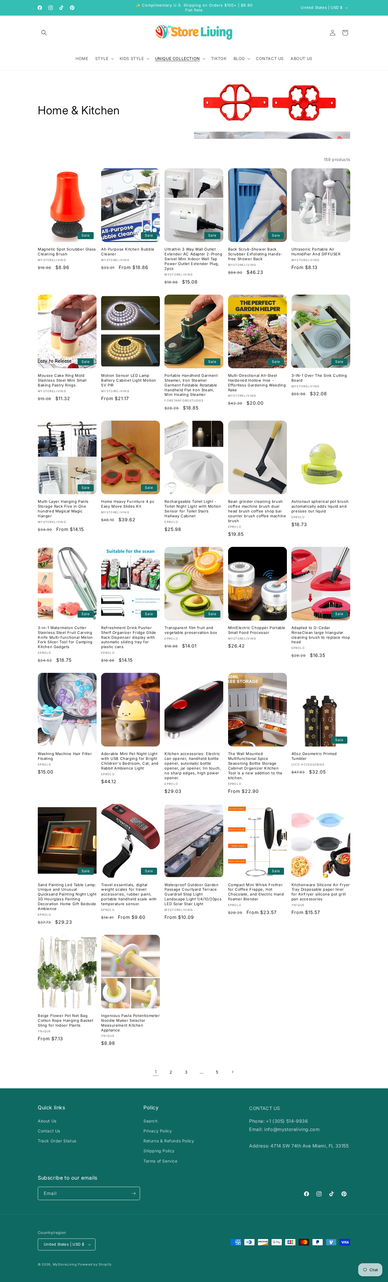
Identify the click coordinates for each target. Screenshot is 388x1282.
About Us (47, 1120)
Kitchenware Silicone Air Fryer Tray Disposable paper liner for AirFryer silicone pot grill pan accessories (320, 891)
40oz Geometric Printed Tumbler (314, 756)
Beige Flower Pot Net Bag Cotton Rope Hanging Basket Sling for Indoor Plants (65, 1020)
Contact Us (49, 1130)
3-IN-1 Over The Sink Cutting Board (319, 377)
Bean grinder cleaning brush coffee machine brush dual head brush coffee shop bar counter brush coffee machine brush (257, 511)
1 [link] (156, 1072)
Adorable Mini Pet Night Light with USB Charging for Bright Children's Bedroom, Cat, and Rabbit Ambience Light (129, 760)
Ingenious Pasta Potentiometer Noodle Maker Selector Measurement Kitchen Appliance (130, 1022)
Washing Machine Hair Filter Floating (65, 756)
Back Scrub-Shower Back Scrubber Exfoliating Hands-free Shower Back (255, 254)
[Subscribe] (133, 1193)
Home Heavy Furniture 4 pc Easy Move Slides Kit (127, 503)
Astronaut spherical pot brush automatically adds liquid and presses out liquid (320, 506)
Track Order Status (57, 1140)
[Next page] (232, 1072)
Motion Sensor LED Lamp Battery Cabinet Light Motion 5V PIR (128, 380)
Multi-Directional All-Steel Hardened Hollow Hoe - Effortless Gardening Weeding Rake (257, 382)
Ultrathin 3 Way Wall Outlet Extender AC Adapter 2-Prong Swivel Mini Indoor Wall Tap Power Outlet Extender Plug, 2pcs (193, 259)
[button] (44, 32)
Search (150, 1120)
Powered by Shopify (95, 1264)
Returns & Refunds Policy (168, 1140)
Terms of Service (160, 1161)
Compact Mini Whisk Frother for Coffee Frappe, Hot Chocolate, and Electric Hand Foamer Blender (256, 891)
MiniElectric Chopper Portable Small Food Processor (256, 630)
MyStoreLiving (65, 1264)
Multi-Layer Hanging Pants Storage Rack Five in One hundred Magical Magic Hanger (63, 508)
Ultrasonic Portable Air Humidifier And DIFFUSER (316, 251)
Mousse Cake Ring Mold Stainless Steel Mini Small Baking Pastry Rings (62, 380)
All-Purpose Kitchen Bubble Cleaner (128, 251)
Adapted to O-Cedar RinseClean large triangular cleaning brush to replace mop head (320, 634)
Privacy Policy (157, 1130)
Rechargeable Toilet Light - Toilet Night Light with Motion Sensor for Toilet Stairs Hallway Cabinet (192, 508)
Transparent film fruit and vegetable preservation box (190, 630)
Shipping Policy (159, 1150)
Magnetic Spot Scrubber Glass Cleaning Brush (67, 251)
